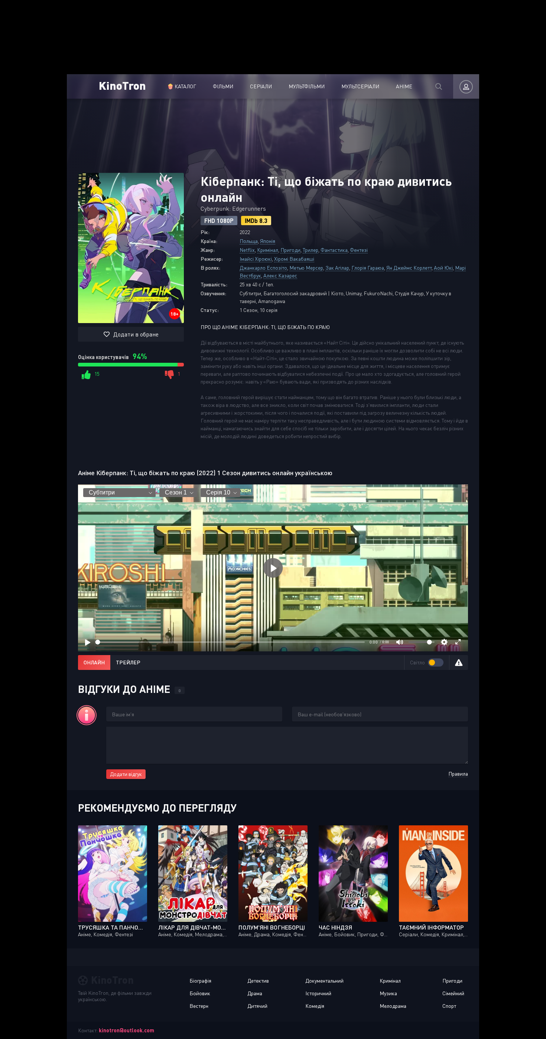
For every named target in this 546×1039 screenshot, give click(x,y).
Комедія (314, 1006)
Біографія (200, 980)
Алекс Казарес (280, 275)
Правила (458, 773)
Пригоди (290, 250)
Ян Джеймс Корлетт (409, 267)
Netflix (247, 250)
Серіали (261, 86)
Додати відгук (126, 774)
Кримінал (267, 250)
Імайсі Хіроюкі (256, 259)
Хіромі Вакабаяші (294, 259)
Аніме (404, 86)
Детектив (258, 980)
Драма (254, 993)
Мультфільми (307, 86)
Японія (267, 241)
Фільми (223, 86)
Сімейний (453, 993)
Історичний (318, 993)
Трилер (310, 250)
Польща (249, 241)
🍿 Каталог (181, 86)
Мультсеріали (360, 86)
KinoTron (122, 85)
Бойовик (199, 993)
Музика (388, 993)
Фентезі (359, 250)
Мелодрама (393, 1006)
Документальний (324, 980)
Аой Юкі (443, 267)
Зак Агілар (337, 267)
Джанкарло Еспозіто (263, 267)
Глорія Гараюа (367, 267)
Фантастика (334, 250)
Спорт (449, 1006)
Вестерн (198, 1006)
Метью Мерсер (306, 267)
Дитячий (257, 1006)
